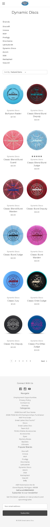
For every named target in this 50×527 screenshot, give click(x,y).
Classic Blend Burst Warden (13, 210)
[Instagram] (25, 389)
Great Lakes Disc (25, 426)
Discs (25, 423)
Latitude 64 (8, 45)
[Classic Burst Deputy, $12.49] (37, 189)
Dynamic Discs (9, 48)
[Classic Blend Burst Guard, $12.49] (13, 140)
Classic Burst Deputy (37, 208)
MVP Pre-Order (25, 418)
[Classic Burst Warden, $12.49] (37, 235)
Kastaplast (7, 59)
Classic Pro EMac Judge (36, 345)
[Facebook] (20, 389)
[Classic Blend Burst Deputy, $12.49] (37, 94)
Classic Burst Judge (13, 254)
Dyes (25, 436)
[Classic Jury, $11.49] (13, 281)
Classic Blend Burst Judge (36, 164)
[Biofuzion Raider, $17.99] (13, 94)
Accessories (25, 434)
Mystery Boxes (25, 439)
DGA (4, 55)
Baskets (25, 442)
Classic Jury (13, 301)
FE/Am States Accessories (25, 431)
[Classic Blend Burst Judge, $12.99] (37, 140)
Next (43, 361)
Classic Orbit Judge (36, 301)
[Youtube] (29, 389)
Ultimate (25, 444)
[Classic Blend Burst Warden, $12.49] (13, 189)
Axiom (5, 52)
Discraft (6, 26)
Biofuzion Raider (13, 113)
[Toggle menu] (3, 3)
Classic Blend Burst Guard (13, 161)
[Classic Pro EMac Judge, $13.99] (37, 324)
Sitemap (25, 405)
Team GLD (25, 428)
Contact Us (25, 403)
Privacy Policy (25, 400)
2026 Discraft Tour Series (25, 412)
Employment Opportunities (25, 397)
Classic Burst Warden (37, 256)
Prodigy (6, 37)
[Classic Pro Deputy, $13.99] (13, 324)
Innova (6, 30)
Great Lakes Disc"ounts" (25, 420)
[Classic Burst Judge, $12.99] (13, 235)
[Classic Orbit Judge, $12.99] (37, 281)
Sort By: (7, 72)
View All (6, 63)
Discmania (7, 41)
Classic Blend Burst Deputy (36, 115)
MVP (5, 34)
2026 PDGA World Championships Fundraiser (25, 415)
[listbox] (18, 72)
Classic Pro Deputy (13, 344)
